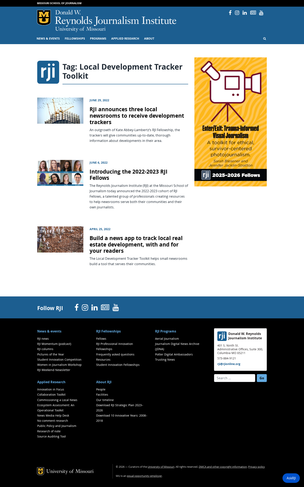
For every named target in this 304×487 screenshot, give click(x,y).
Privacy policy (256, 467)
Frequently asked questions (115, 354)
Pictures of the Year (50, 354)
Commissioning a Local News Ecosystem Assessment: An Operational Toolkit (57, 405)
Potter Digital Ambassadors (174, 354)
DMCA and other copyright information (223, 467)
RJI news (43, 339)
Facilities (102, 394)
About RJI (103, 382)
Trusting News (165, 359)
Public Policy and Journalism (56, 426)
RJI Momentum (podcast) (54, 344)
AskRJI (291, 478)
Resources (103, 359)
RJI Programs (165, 331)
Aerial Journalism (167, 339)
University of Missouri (80, 29)
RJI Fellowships (108, 331)
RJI (116, 18)
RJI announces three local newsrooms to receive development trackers (137, 116)
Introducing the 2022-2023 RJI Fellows (129, 175)
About (149, 38)
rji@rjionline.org (228, 364)
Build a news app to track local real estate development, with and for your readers (136, 244)
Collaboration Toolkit (51, 394)
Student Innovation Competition (59, 359)
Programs (98, 38)
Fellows (101, 339)
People (100, 389)
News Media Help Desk (53, 415)
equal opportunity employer (144, 476)
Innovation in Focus (50, 389)
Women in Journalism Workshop (59, 365)
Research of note (49, 431)
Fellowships (75, 38)
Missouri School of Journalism (59, 3)
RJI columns (45, 349)
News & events (48, 38)
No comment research (52, 421)
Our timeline (105, 400)
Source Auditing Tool (51, 436)
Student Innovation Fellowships (118, 365)
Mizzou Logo (44, 17)
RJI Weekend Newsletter (53, 370)
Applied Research (125, 38)
